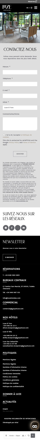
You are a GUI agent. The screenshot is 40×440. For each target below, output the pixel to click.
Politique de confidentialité (13, 387)
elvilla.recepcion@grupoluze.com (15, 338)
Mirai (16, 423)
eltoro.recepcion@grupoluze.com (15, 328)
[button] (33, 435)
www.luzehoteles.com (22, 201)
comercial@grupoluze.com (13, 309)
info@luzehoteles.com (11, 298)
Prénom (6, 67)
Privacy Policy (14, 143)
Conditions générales (11, 380)
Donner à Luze (12, 394)
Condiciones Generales (11, 374)
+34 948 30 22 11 (9, 326)
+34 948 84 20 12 (10, 336)
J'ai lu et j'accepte (20, 140)
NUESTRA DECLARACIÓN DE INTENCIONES (20, 419)
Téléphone (7, 79)
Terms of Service (29, 143)
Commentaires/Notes (11, 114)
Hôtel (5, 102)
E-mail (5, 90)
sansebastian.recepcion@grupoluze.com (18, 346)
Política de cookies (10, 377)
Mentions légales (9, 360)
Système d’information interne (14, 367)
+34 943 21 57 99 (10, 344)
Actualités (9, 401)
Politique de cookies (10, 383)
